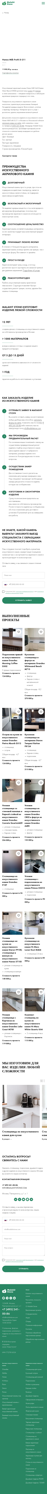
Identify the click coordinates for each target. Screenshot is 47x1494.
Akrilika (4, 1373)
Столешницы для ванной (34, 1377)
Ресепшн (29, 1392)
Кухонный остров (32, 1373)
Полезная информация (34, 1325)
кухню (30, 91)
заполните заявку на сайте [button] (11, 123)
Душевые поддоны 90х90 (35, 1479)
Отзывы (28, 1321)
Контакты (29, 1329)
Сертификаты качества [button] (10, 73)
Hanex (4, 1377)
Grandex (5, 1369)
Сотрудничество (31, 1314)
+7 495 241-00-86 (10, 1185)
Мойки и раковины (32, 1384)
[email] (23, 1199)
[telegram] (31, 1199)
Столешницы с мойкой (34, 1433)
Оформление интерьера (34, 1400)
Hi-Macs (5, 1381)
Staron (4, 1388)
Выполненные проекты (33, 1310)
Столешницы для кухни (33, 1369)
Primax (4, 1392)
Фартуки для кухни (32, 1411)
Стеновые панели (32, 1415)
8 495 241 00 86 (18, 126)
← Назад (5, 13)
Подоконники (30, 1381)
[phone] (19, 1199)
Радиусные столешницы (34, 1429)
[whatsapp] (27, 1199)
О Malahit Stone (31, 1306)
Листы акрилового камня (34, 1407)
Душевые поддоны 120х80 (35, 1483)
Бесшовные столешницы (34, 1419)
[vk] (15, 1199)
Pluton (4, 1384)
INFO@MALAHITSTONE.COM (14, 1188)
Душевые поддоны (32, 1396)
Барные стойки (31, 1388)
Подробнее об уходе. (31, 271)
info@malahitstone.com (32, 428)
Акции (28, 1318)
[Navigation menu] (43, 3)
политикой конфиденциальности (24, 591)
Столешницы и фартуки (34, 1475)
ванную (38, 91)
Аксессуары (30, 1403)
